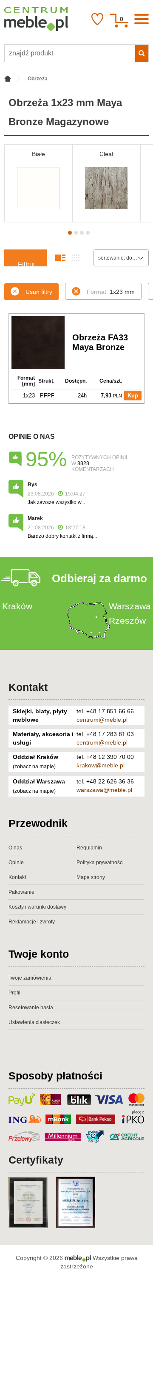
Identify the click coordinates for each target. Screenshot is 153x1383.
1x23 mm (111, 291)
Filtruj (26, 263)
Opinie (16, 862)
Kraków (17, 606)
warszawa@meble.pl (104, 789)
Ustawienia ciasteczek (34, 1022)
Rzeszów (127, 620)
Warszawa (130, 606)
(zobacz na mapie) (34, 767)
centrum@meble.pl (102, 719)
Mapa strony (90, 877)
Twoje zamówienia (29, 978)
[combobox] (121, 257)
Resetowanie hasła (30, 1008)
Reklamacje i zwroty (31, 922)
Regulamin (89, 848)
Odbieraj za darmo (99, 578)
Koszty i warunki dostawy (37, 907)
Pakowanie (21, 892)
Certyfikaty (35, 1160)
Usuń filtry (39, 291)
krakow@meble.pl (100, 765)
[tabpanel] (38, 183)
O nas (15, 848)
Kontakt (28, 687)
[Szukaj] (141, 53)
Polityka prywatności (100, 862)
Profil (14, 993)
